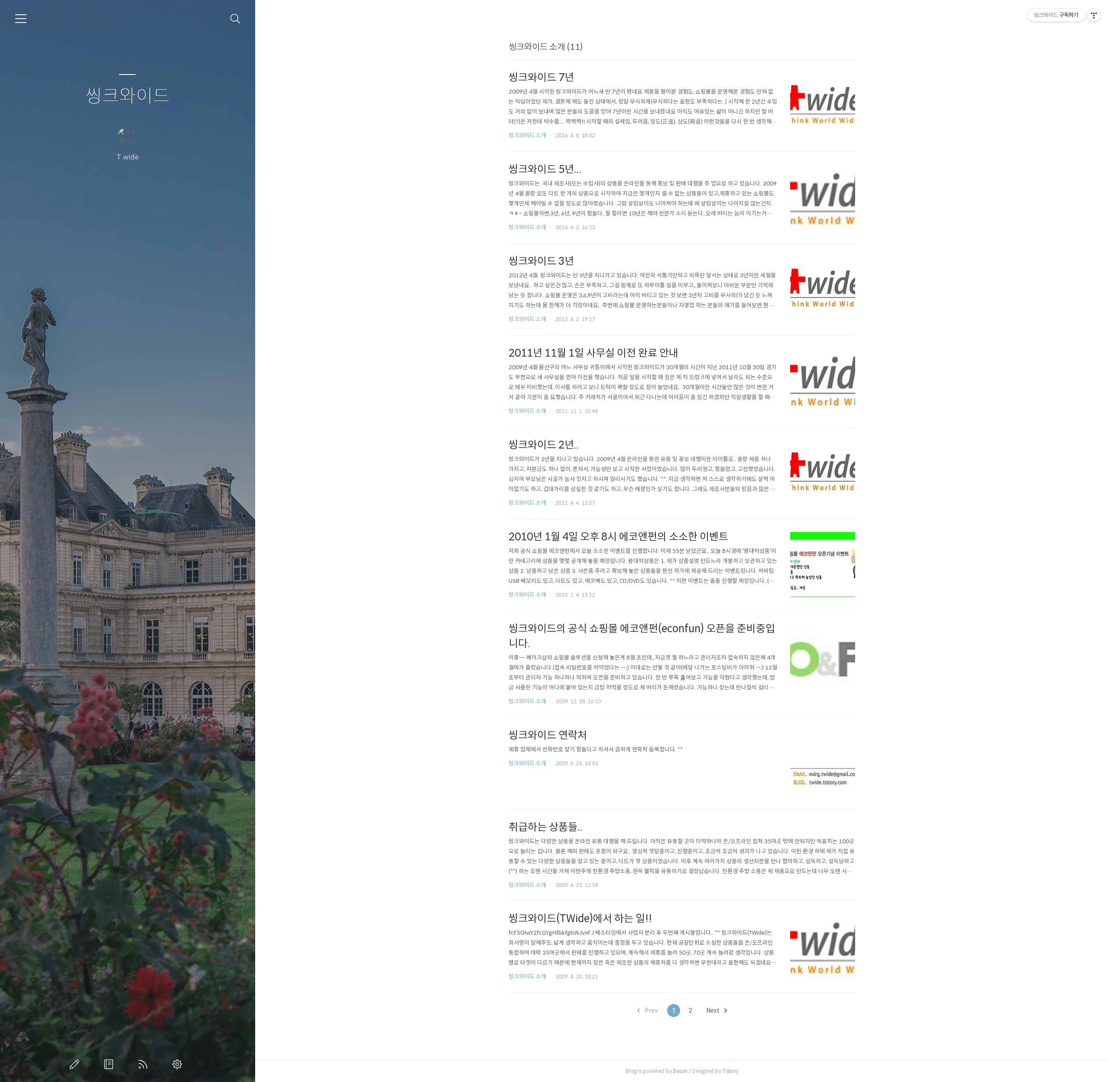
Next (713, 1010)
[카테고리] (20, 18)
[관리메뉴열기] (1093, 15)
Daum (680, 1071)
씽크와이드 (127, 96)
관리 (179, 1064)
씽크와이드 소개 (527, 135)
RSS (144, 1064)
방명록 (110, 1064)
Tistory (731, 1071)
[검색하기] (235, 19)
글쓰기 (76, 1064)
